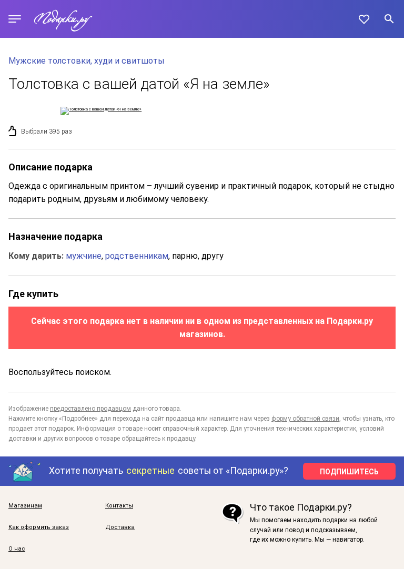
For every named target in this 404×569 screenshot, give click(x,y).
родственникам (136, 256)
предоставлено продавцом (90, 408)
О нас (16, 549)
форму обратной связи (305, 418)
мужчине (84, 256)
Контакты (119, 506)
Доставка (120, 527)
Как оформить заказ (38, 527)
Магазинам (25, 506)
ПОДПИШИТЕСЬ (349, 472)
